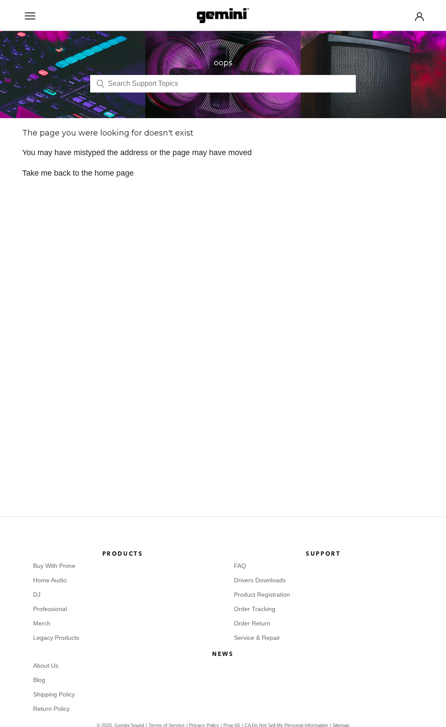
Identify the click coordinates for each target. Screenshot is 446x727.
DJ (37, 594)
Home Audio (50, 580)
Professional (50, 608)
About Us (45, 665)
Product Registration (262, 594)
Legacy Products (56, 637)
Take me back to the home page (78, 173)
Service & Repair (257, 637)
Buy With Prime (54, 565)
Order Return (252, 623)
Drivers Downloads (260, 580)
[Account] (419, 15)
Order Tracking (254, 608)
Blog (39, 679)
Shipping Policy (54, 694)
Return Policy (51, 708)
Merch (42, 623)
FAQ (240, 565)
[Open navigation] (30, 15)
